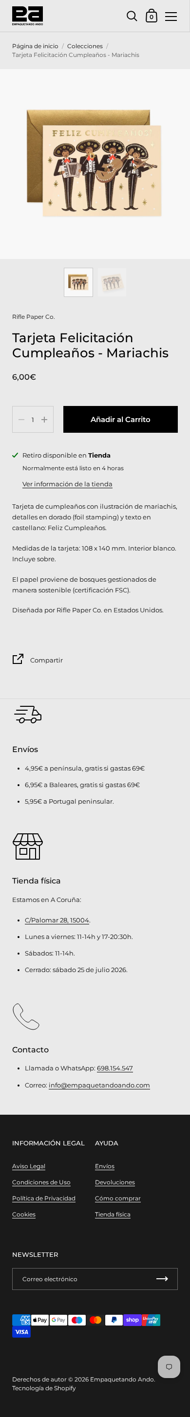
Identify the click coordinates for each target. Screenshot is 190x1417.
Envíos (104, 1166)
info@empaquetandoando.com (99, 1085)
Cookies (24, 1214)
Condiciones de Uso (41, 1182)
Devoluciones (115, 1182)
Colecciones (85, 46)
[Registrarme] (162, 1279)
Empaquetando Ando (122, 1379)
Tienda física (113, 1214)
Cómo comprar (118, 1198)
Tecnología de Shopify (44, 1388)
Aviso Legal (28, 1166)
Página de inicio (35, 46)
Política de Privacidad (44, 1198)
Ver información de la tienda (67, 484)
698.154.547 (115, 1068)
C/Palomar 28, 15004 (57, 920)
